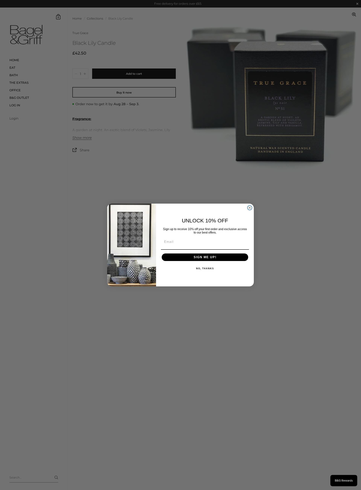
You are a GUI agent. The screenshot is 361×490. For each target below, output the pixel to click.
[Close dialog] (249, 207)
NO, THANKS (205, 268)
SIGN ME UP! (205, 257)
